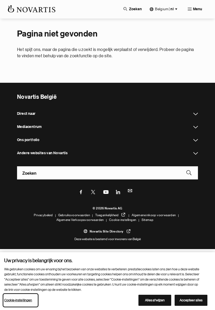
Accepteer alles (191, 300)
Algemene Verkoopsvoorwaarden (80, 219)
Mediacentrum (195, 127)
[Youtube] (105, 191)
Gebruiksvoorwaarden (74, 215)
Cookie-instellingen (122, 219)
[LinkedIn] (118, 191)
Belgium (164, 9)
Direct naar (195, 114)
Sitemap (148, 219)
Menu (197, 9)
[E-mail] (130, 191)
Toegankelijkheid (107, 215)
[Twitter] (93, 191)
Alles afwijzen (155, 300)
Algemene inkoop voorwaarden (154, 215)
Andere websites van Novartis (195, 153)
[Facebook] (81, 191)
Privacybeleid (43, 215)
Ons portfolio (195, 140)
